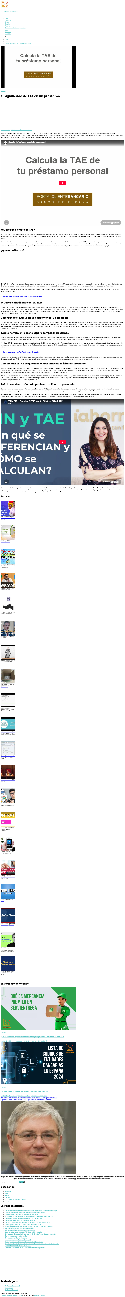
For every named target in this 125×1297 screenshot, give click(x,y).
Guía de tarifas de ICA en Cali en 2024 (18, 1246)
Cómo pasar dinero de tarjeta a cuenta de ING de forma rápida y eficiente (30, 1234)
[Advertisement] (62, 114)
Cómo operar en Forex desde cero (16, 1238)
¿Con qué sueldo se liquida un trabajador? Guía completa (24, 1242)
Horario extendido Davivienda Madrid (18, 1240)
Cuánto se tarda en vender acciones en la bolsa (21, 1214)
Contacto (8, 34)
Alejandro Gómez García (23, 130)
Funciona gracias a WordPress (11, 1295)
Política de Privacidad (12, 1286)
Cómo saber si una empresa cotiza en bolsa (20, 1230)
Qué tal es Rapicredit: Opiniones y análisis (19, 1228)
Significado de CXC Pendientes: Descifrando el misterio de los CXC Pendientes (32, 1244)
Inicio (6, 18)
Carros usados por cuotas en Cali (16, 1236)
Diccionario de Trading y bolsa (15, 28)
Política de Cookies (11, 1290)
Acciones (8, 20)
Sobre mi (8, 32)
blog (6, 30)
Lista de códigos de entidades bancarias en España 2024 (24, 1091)
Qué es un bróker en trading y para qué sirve (20, 1220)
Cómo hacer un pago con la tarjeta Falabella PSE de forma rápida (27, 1222)
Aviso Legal (9, 1288)
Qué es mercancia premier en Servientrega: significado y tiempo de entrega (32, 1037)
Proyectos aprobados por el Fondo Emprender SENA (23, 1224)
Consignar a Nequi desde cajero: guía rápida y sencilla (23, 1218)
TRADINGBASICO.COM (9, 11)
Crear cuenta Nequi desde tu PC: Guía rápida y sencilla (23, 1232)
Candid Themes (39, 1295)
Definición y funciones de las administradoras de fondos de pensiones (29, 1226)
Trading (7, 26)
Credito (7, 24)
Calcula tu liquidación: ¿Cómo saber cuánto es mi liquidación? (25, 1248)
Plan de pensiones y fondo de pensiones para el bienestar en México (29, 1216)
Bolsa (7, 22)
